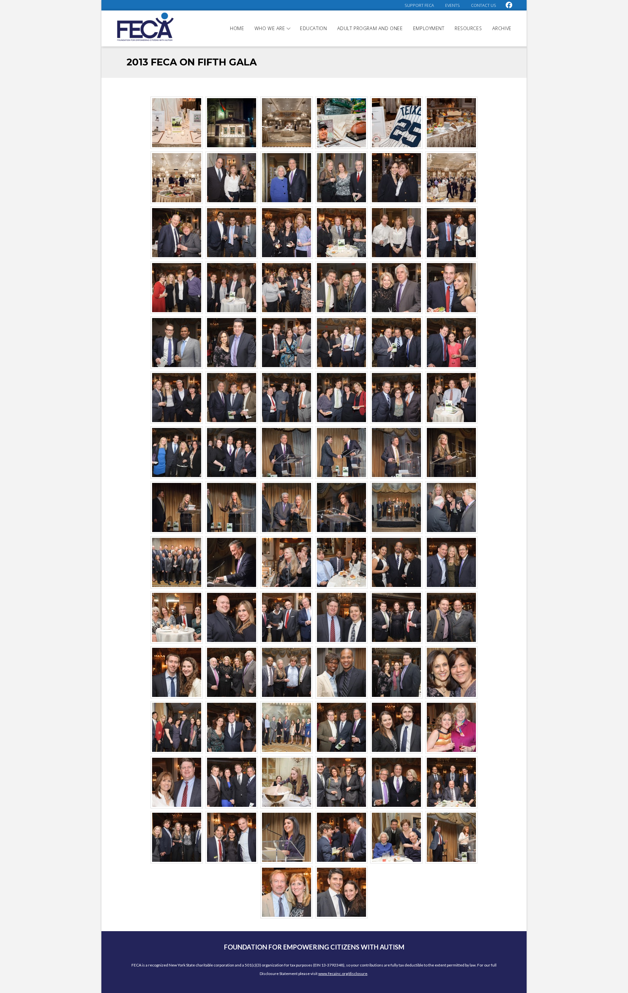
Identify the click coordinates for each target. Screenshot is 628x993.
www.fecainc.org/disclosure (342, 973)
